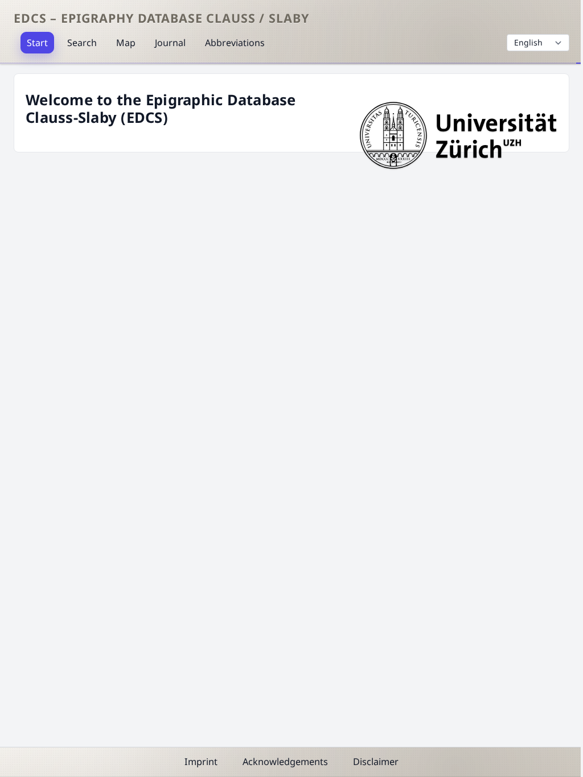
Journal (170, 42)
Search (82, 42)
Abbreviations (235, 42)
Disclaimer (376, 761)
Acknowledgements (285, 761)
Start (37, 42)
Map (126, 42)
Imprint (200, 761)
